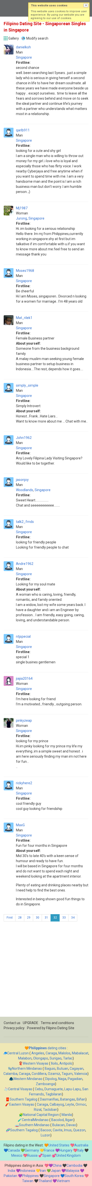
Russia (32, 1155)
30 (37, 917)
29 (28, 917)
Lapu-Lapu (72, 1089)
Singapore (24, 57)
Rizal (37, 1110)
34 (73, 917)
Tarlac (68, 1058)
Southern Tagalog (23, 1099)
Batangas (67, 1099)
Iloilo (54, 1063)
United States (58, 1145)
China (57, 1165)
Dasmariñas (49, 1099)
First (10, 917)
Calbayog (57, 1104)
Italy (80, 1150)
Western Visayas (35, 1063)
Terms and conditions (57, 1023)
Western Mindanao (27, 1079)
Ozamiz (54, 1074)
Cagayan (76, 1068)
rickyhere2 (24, 783)
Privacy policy (14, 1028)
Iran (43, 1171)
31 (46, 917)
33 (64, 917)
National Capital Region (41, 1115)
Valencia (80, 1074)
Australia (81, 1145)
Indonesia (27, 1171)
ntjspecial (23, 636)
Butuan (62, 1068)
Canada (14, 1150)
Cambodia (74, 1165)
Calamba (10, 1074)
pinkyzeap (24, 720)
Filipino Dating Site (60, 1028)
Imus (68, 1130)
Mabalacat (80, 1053)
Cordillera (39, 1074)
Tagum (67, 1074)
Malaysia (72, 1171)
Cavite (58, 1130)
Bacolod (57, 1120)
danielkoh (23, 47)
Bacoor (45, 1130)
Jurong (21, 218)
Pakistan (10, 1176)
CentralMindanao (35, 1120)
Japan (56, 1171)
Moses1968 (25, 271)
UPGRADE (30, 1023)
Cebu (39, 1089)
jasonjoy (22, 480)
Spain (46, 1155)
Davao (71, 1125)
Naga (62, 1079)
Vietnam (63, 1181)
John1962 (24, 438)
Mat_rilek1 (24, 318)
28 (20, 917)
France (49, 1150)
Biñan (81, 1099)
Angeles (37, 1053)
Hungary (65, 1150)
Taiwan (27, 1181)
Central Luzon (18, 1053)
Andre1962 (24, 564)
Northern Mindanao (27, 1068)
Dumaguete (53, 1089)
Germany (32, 1150)
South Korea (74, 1176)
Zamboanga (45, 1084)
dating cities (47, 1048)
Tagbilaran (53, 1094)
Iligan (69, 1120)
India (11, 1171)
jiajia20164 (24, 678)
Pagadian (75, 1079)
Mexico (16, 1155)
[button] (85, 5)
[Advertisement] (46, 971)
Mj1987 (21, 208)
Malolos (64, 1053)
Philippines (30, 1176)
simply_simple (27, 385)
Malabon (25, 1058)
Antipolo (65, 1063)
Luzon (45, 1135)
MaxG (20, 825)
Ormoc (81, 1104)
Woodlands (24, 490)
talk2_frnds (25, 522)
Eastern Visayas (21, 1104)
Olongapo (40, 1058)
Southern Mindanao (34, 1125)
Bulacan (58, 1125)
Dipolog (51, 1079)
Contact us (12, 1023)
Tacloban (50, 1110)
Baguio (50, 1068)
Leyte (70, 1104)
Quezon (79, 1130)
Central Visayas (20, 1089)
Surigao (56, 1058)
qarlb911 (23, 130)
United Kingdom (68, 1155)
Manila (67, 1115)
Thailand (45, 1181)
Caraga (51, 1053)
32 (55, 917)
